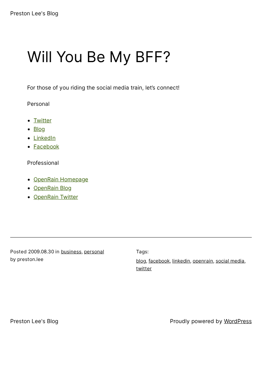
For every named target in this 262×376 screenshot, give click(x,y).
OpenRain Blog (52, 187)
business (71, 252)
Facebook (46, 146)
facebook (159, 261)
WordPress (238, 321)
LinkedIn (45, 137)
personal (94, 252)
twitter (144, 268)
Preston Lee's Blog (34, 13)
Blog (39, 129)
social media (230, 261)
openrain (203, 261)
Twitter (42, 120)
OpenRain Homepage (61, 179)
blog (141, 261)
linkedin (181, 261)
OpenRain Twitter (56, 196)
